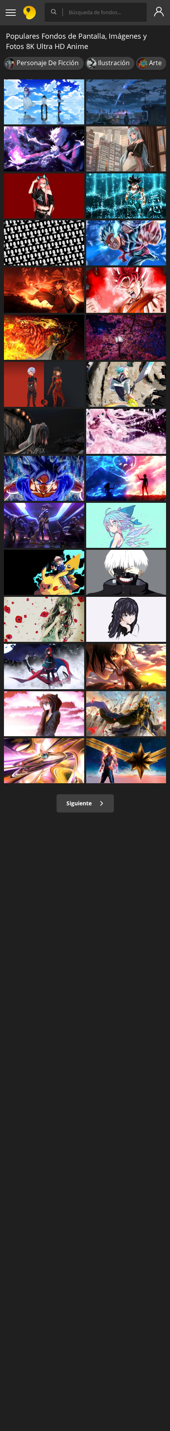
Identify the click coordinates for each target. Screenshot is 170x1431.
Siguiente (79, 803)
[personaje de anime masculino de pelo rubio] (126, 713)
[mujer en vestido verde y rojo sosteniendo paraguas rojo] (44, 666)
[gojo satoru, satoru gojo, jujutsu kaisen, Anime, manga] (44, 148)
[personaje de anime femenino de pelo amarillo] (126, 666)
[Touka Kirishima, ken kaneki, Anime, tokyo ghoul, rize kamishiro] (44, 101)
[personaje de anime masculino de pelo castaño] (44, 713)
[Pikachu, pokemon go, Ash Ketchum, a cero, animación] (44, 572)
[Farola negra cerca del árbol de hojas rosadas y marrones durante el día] (126, 337)
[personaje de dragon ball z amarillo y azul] (44, 478)
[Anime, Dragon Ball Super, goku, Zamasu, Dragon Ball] (126, 195)
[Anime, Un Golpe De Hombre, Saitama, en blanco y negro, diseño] (44, 242)
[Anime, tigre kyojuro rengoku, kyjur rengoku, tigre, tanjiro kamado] (44, 337)
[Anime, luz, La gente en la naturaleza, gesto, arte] (126, 478)
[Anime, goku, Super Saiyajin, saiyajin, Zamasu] (126, 289)
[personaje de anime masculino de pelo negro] (126, 619)
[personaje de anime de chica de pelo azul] (126, 525)
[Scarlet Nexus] (126, 148)
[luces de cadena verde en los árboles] (126, 431)
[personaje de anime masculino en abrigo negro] (126, 572)
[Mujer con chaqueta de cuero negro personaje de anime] (44, 195)
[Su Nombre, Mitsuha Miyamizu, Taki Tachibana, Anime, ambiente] (126, 101)
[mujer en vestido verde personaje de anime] (44, 619)
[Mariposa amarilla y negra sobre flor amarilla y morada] (44, 760)
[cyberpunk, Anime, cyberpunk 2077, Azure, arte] (126, 384)
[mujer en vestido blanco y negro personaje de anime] (44, 525)
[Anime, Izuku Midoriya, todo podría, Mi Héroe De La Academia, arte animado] (126, 242)
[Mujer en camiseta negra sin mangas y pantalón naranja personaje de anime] (44, 384)
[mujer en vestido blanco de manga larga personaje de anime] (44, 431)
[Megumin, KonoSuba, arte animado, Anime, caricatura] (44, 289)
